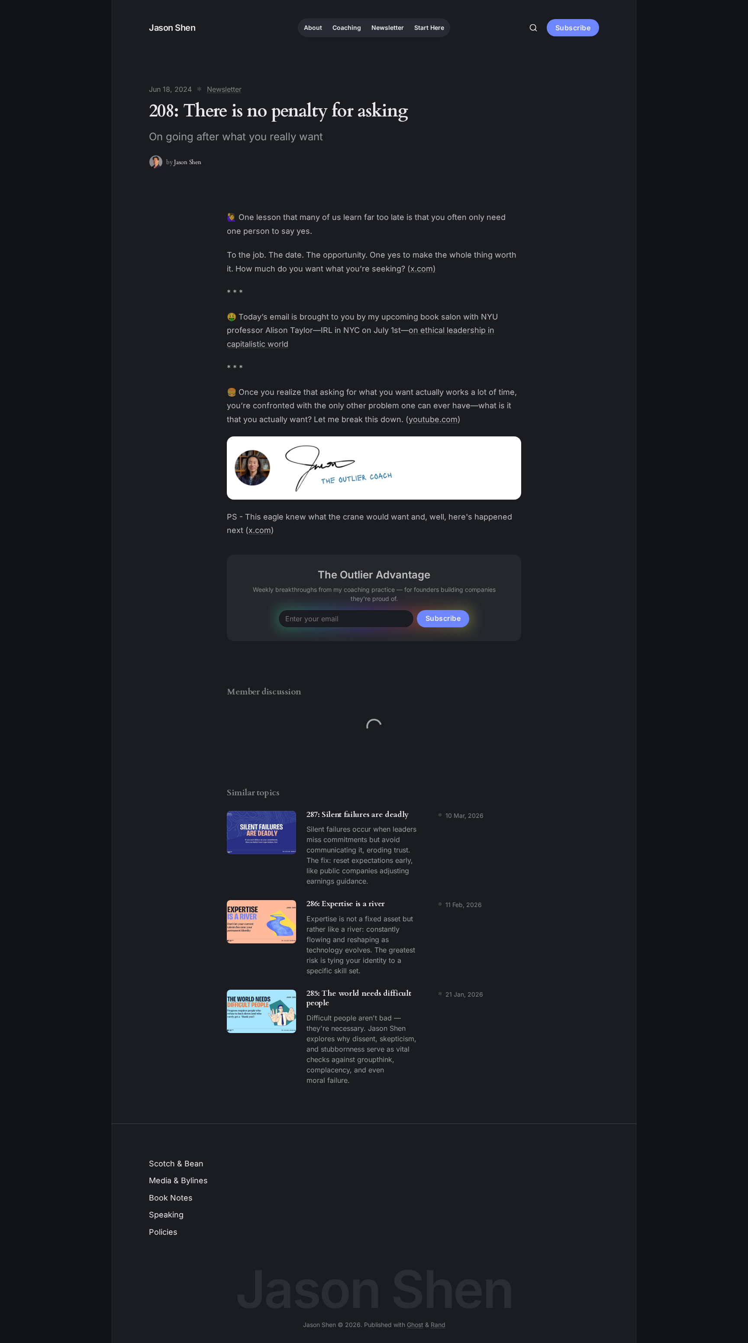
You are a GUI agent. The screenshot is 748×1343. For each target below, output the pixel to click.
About (313, 27)
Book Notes (171, 1197)
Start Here (429, 27)
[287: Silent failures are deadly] (374, 850)
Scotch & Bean (176, 1163)
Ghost (415, 1324)
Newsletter (387, 27)
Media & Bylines (178, 1180)
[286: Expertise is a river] (374, 939)
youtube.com (433, 419)
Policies (163, 1231)
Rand (438, 1324)
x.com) (423, 268)
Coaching (346, 27)
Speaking (166, 1214)
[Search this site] (533, 27)
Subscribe (573, 27)
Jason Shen (187, 162)
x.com (259, 530)
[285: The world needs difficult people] (374, 1039)
